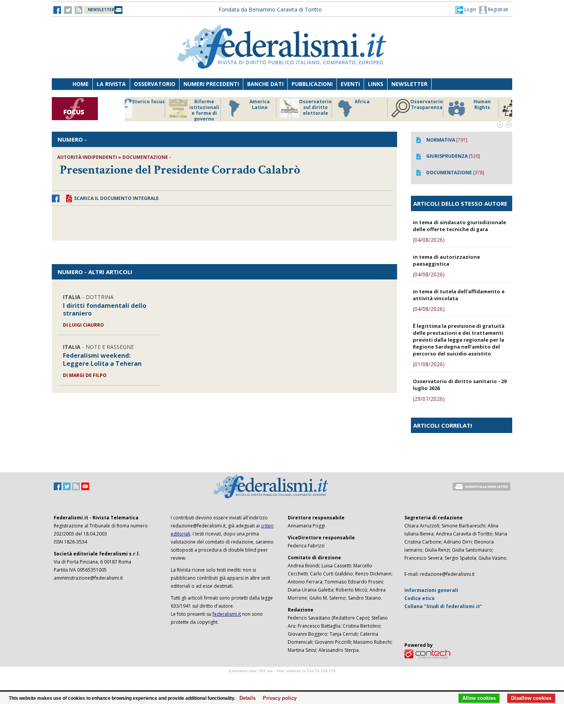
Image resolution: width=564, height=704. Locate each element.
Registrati (497, 9)
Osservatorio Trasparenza (328, 105)
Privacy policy (277, 698)
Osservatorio (154, 84)
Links (375, 84)
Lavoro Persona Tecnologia (439, 107)
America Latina (161, 105)
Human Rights (383, 105)
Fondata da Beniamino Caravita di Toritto (270, 9)
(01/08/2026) (429, 364)
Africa (263, 102)
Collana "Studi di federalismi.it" (443, 606)
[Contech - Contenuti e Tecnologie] (427, 653)
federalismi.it (227, 614)
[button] (466, 9)
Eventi (350, 84)
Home (81, 84)
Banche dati (265, 84)
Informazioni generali (431, 590)
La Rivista (111, 84)
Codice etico (419, 598)
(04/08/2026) (429, 239)
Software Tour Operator (282, 680)
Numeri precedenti (211, 84)
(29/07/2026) (429, 398)
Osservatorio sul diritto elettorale (216, 107)
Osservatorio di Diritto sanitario (494, 107)
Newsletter (409, 84)
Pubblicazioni (312, 84)
